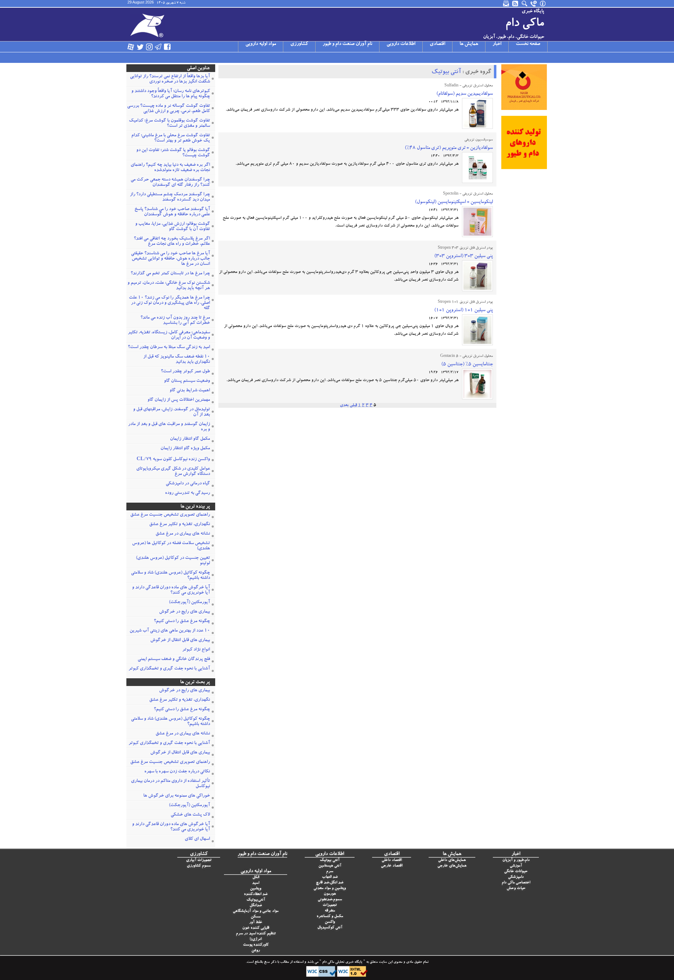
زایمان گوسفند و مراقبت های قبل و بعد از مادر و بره (169, 427)
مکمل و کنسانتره (330, 916)
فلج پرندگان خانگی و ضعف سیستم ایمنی (174, 659)
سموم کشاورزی (199, 866)
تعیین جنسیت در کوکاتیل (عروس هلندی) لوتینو (173, 561)
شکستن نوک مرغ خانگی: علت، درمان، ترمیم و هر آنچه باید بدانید (168, 286)
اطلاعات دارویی (400, 44)
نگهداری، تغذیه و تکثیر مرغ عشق (179, 524)
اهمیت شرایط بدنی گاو (190, 390)
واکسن (330, 922)
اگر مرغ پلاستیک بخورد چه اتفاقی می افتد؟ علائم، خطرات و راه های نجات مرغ (172, 241)
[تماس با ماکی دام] (533, 3)
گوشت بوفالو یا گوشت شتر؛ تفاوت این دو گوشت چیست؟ (173, 153)
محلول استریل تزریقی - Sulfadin (468, 86)
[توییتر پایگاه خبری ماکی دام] (140, 46)
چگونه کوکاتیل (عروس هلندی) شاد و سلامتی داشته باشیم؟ (170, 575)
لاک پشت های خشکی (190, 815)
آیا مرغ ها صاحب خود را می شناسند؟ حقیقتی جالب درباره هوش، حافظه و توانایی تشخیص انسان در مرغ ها (170, 259)
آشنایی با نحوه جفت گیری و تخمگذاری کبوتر (169, 669)
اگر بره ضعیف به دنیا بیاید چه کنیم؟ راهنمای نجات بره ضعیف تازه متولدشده (170, 168)
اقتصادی (437, 44)
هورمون (330, 894)
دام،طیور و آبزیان (516, 860)
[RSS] (515, 3)
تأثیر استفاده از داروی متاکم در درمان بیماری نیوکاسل (170, 784)
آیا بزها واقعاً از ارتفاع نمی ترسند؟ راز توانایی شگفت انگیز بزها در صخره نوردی (170, 79)
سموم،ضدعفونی (330, 899)
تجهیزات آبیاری (198, 860)
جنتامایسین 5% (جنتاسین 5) (467, 364)
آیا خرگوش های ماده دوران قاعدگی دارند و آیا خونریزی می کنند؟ (171, 590)
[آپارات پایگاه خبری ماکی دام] (130, 46)
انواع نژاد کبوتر (196, 650)
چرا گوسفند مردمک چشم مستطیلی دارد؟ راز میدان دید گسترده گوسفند (170, 197)
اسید (255, 883)
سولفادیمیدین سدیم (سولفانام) (464, 94)
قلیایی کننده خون (255, 928)
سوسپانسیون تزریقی (478, 140)
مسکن (255, 917)
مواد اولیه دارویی (260, 44)
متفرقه (330, 911)
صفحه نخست (528, 44)
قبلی (353, 405)
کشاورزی (299, 44)
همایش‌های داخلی (452, 860)
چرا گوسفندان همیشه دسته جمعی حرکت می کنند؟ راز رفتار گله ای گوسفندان (170, 182)
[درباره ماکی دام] (543, 3)
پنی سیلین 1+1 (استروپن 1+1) (463, 310)
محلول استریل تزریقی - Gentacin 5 (466, 356)
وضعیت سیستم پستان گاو (187, 381)
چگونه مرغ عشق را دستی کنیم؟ (182, 621)
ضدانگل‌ (256, 905)
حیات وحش (516, 888)
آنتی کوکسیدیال (329, 928)
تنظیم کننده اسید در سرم (256, 934)
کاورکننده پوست (256, 945)
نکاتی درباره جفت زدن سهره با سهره (177, 772)
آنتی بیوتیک (446, 72)
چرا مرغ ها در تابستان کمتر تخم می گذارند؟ (170, 273)
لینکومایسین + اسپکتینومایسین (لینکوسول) (454, 202)
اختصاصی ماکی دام (516, 883)
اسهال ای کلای (197, 839)
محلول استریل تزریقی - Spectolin (468, 194)
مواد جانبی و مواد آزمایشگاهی (255, 911)
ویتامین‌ (255, 889)
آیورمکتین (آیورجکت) (189, 602)
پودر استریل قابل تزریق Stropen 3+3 (465, 248)
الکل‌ (255, 877)
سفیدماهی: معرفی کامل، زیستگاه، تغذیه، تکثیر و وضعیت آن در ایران (169, 335)
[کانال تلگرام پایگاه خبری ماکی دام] (158, 46)
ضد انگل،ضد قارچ (329, 883)
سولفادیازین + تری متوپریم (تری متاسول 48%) (449, 148)
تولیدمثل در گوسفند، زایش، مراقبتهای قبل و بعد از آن (171, 412)
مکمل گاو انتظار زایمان (190, 439)
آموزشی (516, 866)
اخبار (497, 44)
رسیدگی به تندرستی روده (187, 493)
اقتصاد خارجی (391, 866)
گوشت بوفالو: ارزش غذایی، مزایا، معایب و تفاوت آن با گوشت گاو (172, 227)
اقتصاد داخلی (392, 860)
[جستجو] (524, 3)
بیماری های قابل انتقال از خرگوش (180, 640)
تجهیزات (330, 905)
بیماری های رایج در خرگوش (184, 612)
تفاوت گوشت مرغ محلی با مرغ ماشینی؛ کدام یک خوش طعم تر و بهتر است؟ (170, 138)
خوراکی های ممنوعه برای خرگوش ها (176, 796)
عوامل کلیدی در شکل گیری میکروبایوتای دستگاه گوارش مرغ (173, 471)
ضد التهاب (330, 877)
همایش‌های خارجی (452, 866)
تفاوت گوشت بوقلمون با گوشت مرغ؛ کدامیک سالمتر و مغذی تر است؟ (169, 123)
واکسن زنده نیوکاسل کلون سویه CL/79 (173, 459)
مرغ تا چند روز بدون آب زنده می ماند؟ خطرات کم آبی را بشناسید (175, 320)
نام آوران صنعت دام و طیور (347, 44)
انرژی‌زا (256, 939)
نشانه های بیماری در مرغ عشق (183, 534)
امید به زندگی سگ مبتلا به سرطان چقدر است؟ (169, 347)
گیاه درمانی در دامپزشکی (188, 483)
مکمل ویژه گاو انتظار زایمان (185, 448)
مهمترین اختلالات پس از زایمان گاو (178, 400)
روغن (255, 950)
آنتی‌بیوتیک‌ (255, 900)
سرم (329, 871)
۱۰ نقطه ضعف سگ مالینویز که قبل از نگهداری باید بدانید (176, 359)
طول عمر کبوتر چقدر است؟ (185, 371)
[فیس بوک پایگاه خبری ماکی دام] (167, 46)
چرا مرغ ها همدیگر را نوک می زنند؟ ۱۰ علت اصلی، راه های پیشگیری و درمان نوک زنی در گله (169, 303)
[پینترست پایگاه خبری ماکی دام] (185, 46)
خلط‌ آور (255, 922)
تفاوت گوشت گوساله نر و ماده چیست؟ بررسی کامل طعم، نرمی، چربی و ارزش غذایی (168, 109)
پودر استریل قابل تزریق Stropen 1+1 (465, 302)
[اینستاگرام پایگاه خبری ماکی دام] (149, 46)
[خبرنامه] (506, 3)
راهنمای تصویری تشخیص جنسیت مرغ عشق (170, 515)
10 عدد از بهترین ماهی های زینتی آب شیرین (170, 631)
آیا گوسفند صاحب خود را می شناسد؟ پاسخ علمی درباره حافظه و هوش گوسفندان (172, 212)
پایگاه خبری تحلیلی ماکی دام (341, 962)
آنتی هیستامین (329, 866)
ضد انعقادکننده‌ (255, 894)
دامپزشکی (516, 877)
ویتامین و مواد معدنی (329, 888)
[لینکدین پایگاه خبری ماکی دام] (176, 46)
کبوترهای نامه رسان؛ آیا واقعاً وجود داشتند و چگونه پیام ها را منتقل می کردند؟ (170, 94)
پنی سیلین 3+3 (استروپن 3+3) (463, 256)
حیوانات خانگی (516, 871)
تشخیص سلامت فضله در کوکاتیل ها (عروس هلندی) (171, 546)
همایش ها (469, 44)
